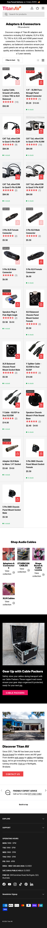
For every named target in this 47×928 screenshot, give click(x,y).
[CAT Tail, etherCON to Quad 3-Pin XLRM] (35, 125)
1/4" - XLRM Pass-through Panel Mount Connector (34, 93)
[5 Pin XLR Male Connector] (12, 256)
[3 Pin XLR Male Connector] (35, 217)
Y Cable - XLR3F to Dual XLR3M (11, 414)
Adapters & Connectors (9, 565)
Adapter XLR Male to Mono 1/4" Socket (12, 462)
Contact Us (13, 774)
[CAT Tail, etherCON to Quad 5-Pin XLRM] (12, 171)
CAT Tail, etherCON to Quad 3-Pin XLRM (35, 140)
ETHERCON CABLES (23, 564)
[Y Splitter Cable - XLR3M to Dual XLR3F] (35, 350)
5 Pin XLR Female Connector (34, 271)
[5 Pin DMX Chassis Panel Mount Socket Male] (12, 493)
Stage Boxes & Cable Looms (38, 566)
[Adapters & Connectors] (9, 554)
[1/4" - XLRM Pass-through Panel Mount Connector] (35, 77)
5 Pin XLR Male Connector (9, 271)
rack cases (19, 757)
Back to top (23, 805)
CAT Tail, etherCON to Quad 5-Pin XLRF (35, 186)
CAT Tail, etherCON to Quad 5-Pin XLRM (12, 186)
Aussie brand (8, 754)
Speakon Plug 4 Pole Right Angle (10, 313)
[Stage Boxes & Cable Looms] (38, 554)
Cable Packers (15, 693)
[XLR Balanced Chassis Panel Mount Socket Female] (35, 299)
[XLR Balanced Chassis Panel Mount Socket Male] (12, 350)
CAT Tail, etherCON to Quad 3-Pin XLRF (11, 140)
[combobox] (23, 14)
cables (30, 757)
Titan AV (9, 921)
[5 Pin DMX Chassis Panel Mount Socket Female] (35, 448)
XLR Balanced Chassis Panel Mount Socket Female (32, 316)
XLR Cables (9, 598)
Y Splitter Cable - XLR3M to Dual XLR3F (33, 367)
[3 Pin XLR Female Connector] (12, 217)
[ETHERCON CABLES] (23, 554)
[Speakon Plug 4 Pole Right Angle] (12, 299)
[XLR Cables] (9, 589)
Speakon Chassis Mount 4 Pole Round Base (35, 415)
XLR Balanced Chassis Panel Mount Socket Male (11, 367)
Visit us (21, 764)
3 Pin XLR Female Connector (10, 231)
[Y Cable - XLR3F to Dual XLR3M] (12, 399)
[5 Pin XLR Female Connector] (35, 256)
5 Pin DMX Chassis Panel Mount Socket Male (12, 510)
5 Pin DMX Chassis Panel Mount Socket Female (35, 464)
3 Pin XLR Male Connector (33, 231)
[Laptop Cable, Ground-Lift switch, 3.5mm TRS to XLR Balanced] (12, 77)
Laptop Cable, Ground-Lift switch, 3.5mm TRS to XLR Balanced (11, 94)
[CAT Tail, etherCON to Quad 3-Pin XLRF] (12, 125)
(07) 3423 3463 (35, 794)
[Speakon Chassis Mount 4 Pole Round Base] (35, 399)
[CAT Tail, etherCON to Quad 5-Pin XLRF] (35, 171)
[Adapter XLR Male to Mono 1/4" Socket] (12, 448)
